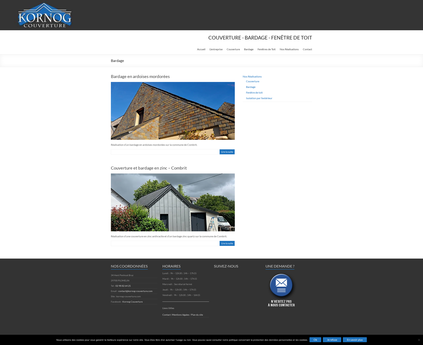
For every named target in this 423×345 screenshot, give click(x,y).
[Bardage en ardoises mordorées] (173, 83)
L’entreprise (216, 49)
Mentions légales (181, 314)
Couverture (233, 49)
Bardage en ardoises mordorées (140, 76)
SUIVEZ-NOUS (226, 266)
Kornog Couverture (132, 301)
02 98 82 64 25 (123, 285)
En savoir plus (355, 339)
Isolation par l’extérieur (259, 98)
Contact (307, 49)
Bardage (248, 49)
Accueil (201, 49)
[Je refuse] (419, 340)
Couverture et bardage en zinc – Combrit (149, 168)
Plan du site (197, 314)
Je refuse (332, 339)
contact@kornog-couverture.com (135, 291)
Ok (315, 339)
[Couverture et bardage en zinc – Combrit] (173, 175)
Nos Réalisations (289, 49)
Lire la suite (227, 151)
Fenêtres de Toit (267, 49)
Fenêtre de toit (254, 92)
